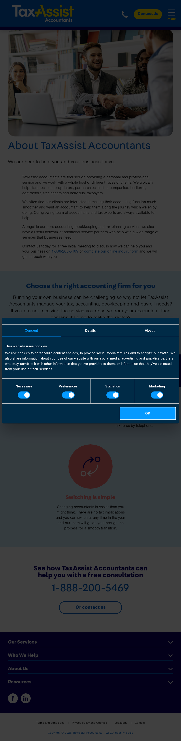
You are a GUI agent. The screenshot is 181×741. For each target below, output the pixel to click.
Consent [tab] (31, 330)
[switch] (68, 395)
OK (147, 413)
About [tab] (150, 330)
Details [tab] (90, 330)
